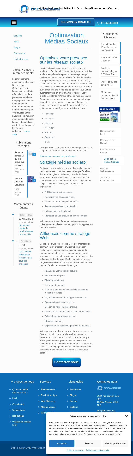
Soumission (75, 389)
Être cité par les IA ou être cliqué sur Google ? (108, 47)
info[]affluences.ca (106, 410)
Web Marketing (48, 401)
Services (18, 36)
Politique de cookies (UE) (21, 423)
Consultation (19, 53)
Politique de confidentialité (97, 450)
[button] (126, 416)
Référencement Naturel (107, 141)
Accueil (36, 8)
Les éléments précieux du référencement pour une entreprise (25, 257)
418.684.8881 (109, 22)
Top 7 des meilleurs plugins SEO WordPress (109, 71)
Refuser (89, 443)
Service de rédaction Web (107, 179)
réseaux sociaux (68, 62)
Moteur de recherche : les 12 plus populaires (109, 95)
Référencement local (107, 132)
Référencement (48, 389)
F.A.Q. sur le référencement (89, 8)
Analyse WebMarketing (107, 170)
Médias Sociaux (48, 407)
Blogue (17, 47)
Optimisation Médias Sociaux (111, 160)
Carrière (73, 401)
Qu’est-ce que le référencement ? (20, 391)
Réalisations (50, 8)
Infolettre (65, 8)
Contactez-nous (21, 59)
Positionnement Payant (107, 151)
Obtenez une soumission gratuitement (58, 156)
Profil (16, 41)
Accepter (62, 443)
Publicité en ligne (49, 395)
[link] (110, 115)
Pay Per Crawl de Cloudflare (109, 59)
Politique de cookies (75, 450)
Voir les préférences (115, 443)
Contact (113, 8)
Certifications (18, 410)
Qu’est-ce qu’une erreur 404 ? (109, 83)
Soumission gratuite (76, 22)
